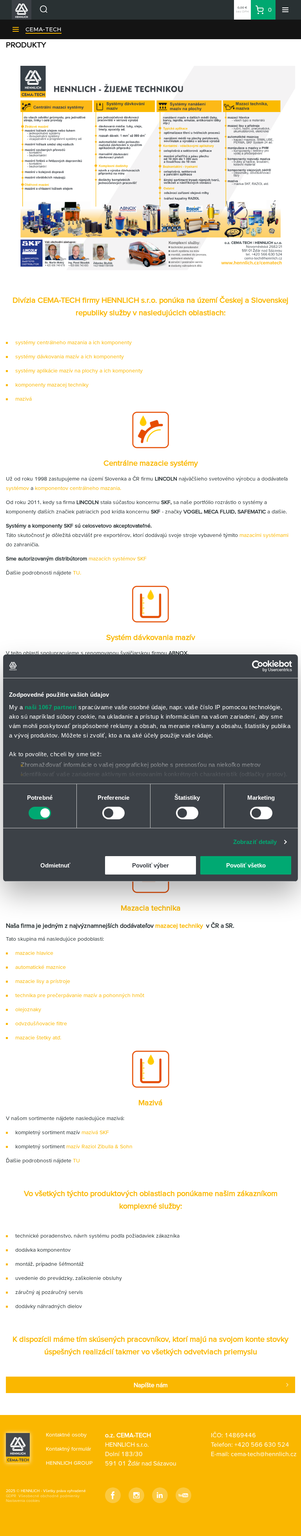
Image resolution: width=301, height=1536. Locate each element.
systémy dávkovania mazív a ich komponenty (69, 356)
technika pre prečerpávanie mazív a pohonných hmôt (79, 995)
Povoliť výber (150, 865)
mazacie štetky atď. (38, 1037)
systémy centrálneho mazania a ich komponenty (73, 342)
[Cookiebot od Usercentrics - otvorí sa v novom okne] (257, 666)
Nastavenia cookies (23, 1500)
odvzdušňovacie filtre (41, 1023)
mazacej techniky (180, 925)
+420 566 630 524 (261, 1444)
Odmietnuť (55, 865)
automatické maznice (40, 967)
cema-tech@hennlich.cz (264, 1453)
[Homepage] (18, 1447)
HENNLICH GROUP (69, 1463)
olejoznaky (28, 1009)
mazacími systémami (263, 535)
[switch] (113, 813)
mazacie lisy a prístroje (42, 981)
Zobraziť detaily (255, 841)
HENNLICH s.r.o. (129, 300)
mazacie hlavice (34, 953)
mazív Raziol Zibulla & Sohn (100, 1146)
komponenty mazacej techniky (52, 384)
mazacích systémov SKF (118, 558)
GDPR (11, 1496)
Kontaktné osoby (66, 1434)
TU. (77, 572)
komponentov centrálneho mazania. (78, 488)
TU (76, 1160)
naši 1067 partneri (51, 706)
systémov (17, 488)
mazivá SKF (95, 1132)
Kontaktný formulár (68, 1449)
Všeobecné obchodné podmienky (49, 1496)
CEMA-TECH (43, 29)
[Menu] (285, 10)
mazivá (23, 399)
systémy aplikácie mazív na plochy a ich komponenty (79, 370)
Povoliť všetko (246, 865)
